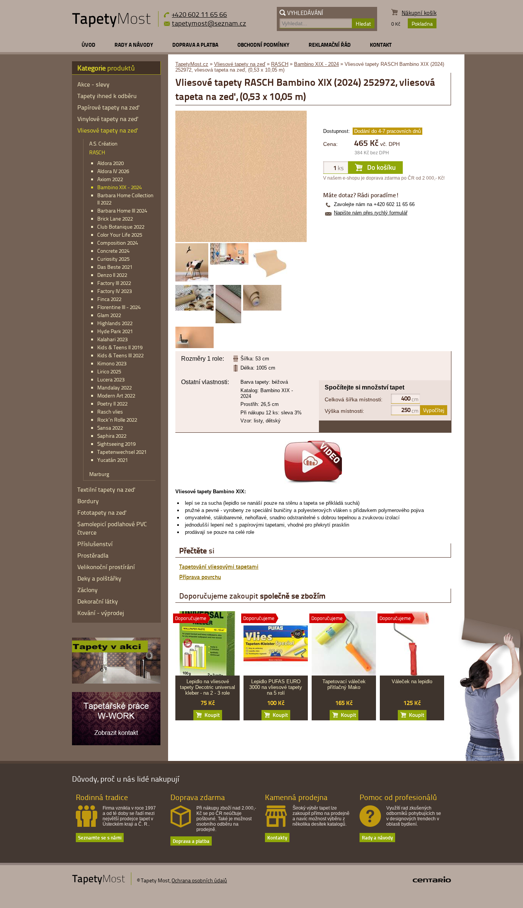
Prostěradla (92, 555)
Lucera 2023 (110, 379)
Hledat (363, 23)
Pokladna (422, 23)
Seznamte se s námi (99, 837)
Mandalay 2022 (114, 387)
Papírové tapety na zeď (108, 107)
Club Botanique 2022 (120, 226)
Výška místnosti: (344, 411)
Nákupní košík (419, 13)
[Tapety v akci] (116, 681)
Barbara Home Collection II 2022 (125, 198)
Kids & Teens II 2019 (119, 347)
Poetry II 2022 (112, 403)
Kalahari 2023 (112, 339)
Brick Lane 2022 (115, 218)
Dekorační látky (97, 601)
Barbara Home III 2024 (122, 210)
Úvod (88, 45)
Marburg (99, 474)
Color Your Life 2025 (119, 234)
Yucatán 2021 (112, 459)
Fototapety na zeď (102, 512)
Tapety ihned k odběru (107, 96)
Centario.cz (432, 879)
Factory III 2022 (114, 282)
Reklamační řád (330, 45)
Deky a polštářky (99, 578)
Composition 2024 (117, 242)
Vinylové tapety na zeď (108, 119)
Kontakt (381, 45)
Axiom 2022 (110, 179)
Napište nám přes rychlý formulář (370, 213)
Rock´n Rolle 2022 (117, 419)
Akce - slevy (93, 84)
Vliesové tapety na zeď (239, 64)
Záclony (87, 590)
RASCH (279, 64)
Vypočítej (433, 410)
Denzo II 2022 (112, 274)
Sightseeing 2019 (116, 443)
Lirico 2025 (109, 371)
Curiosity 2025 (113, 258)
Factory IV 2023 (114, 290)
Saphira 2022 (111, 435)
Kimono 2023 (111, 363)
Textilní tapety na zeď (106, 489)
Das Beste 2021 (114, 266)
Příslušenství (95, 544)
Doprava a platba (195, 45)
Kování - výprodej (100, 613)
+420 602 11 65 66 (199, 14)
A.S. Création (103, 143)
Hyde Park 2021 (115, 331)
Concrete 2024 (113, 250)
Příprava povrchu (200, 577)
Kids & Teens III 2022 (120, 355)
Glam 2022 (109, 315)
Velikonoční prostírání (106, 567)
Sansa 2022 (110, 427)
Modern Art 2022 (116, 395)
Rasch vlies (110, 411)
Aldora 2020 (110, 163)
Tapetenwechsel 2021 (122, 451)
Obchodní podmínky (263, 45)
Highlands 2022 (114, 323)
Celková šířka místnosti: (353, 399)
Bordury (88, 501)
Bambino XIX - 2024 (316, 64)
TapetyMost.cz (191, 64)
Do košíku (207, 715)
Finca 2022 (109, 299)
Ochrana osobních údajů (199, 880)
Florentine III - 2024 (119, 307)
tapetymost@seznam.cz (209, 23)
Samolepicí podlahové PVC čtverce (112, 528)
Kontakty (277, 837)
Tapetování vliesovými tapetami (218, 566)
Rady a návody (133, 45)
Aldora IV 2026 (113, 171)
